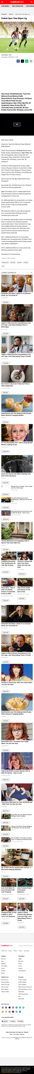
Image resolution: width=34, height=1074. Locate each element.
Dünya (3, 973)
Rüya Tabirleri (4, 989)
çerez (29, 1068)
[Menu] (2, 2)
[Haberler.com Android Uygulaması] (12, 1021)
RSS (19, 996)
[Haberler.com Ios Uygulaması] (4, 1021)
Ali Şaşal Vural (5, 262)
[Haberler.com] (6, 945)
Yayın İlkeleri (26, 950)
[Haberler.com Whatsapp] (20, 1007)
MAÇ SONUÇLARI (17, 6)
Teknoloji (20, 961)
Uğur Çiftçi (12, 262)
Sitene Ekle (21, 998)
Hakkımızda (3, 950)
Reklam (10, 950)
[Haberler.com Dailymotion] (20, 1011)
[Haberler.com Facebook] (6, 1007)
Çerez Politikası (22, 984)
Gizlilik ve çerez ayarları (7, 1037)
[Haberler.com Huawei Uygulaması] (20, 1021)
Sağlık (19, 958)
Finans (20, 963)
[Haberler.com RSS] (2, 1011)
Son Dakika (4, 966)
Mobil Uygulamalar (23, 994)
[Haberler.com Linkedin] (16, 1007)
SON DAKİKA (5, 6)
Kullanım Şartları (22, 979)
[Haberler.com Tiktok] (13, 1011)
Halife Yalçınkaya (11, 258)
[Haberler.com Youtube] (9, 1011)
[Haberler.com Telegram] (16, 1011)
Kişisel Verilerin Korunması (25, 987)
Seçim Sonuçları (5, 984)
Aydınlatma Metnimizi (7, 1072)
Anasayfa (3, 14)
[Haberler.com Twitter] (9, 1007)
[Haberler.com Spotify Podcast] (23, 1007)
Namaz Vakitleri (5, 982)
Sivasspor (26, 262)
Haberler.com (4, 977)
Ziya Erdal (19, 262)
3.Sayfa (3, 970)
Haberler (3, 956)
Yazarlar (20, 968)
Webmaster (21, 991)
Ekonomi (3, 958)
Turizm (20, 966)
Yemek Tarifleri (5, 991)
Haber (11, 1034)
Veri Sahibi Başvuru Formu (25, 989)
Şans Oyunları (4, 987)
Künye (20, 950)
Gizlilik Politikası (22, 982)
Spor (3, 266)
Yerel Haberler (22, 970)
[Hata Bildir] (16, 1037)
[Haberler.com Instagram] (13, 1007)
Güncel (11, 14)
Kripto (2, 968)
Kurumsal (20, 977)
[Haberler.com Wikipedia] (6, 1011)
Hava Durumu (4, 979)
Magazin (3, 963)
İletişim (15, 950)
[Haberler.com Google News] (2, 1007)
